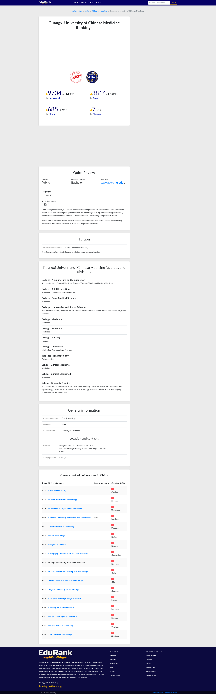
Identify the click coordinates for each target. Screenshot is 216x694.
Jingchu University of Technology (63, 589)
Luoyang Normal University (61, 607)
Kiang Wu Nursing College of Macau (64, 598)
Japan (148, 663)
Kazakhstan (151, 675)
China (94, 11)
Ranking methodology (50, 686)
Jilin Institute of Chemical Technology (65, 580)
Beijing (113, 655)
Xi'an (112, 667)
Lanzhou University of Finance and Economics (69, 517)
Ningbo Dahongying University (62, 616)
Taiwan (149, 659)
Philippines (150, 667)
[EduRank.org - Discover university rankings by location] (45, 2)
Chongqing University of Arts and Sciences (68, 553)
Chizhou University (57, 490)
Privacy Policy (171, 692)
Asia (87, 11)
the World (54, 97)
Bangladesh (151, 671)
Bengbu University (57, 544)
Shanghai (114, 663)
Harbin (113, 671)
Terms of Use (157, 692)
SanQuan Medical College (60, 634)
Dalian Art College (56, 535)
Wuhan (113, 659)
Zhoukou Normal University (61, 526)
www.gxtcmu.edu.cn (114, 182)
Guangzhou (115, 675)
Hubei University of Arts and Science (65, 508)
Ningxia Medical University (60, 625)
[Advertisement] (60, 50)
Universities (77, 11)
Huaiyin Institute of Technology (62, 499)
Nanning (103, 11)
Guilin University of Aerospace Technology (68, 571)
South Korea (151, 655)
